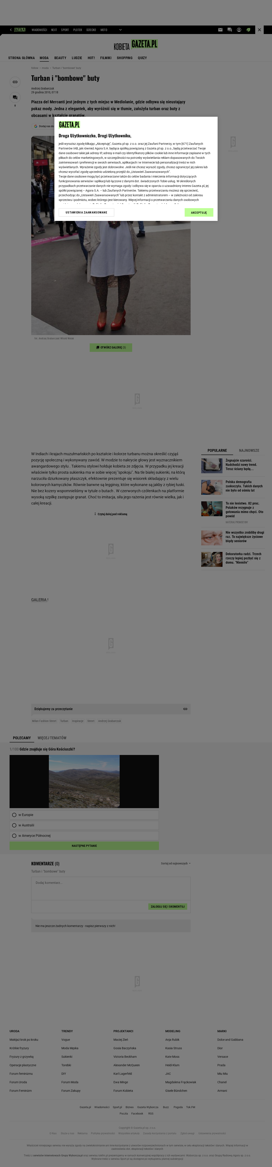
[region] (136, 169)
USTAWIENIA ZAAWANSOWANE (86, 212)
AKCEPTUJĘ (199, 212)
